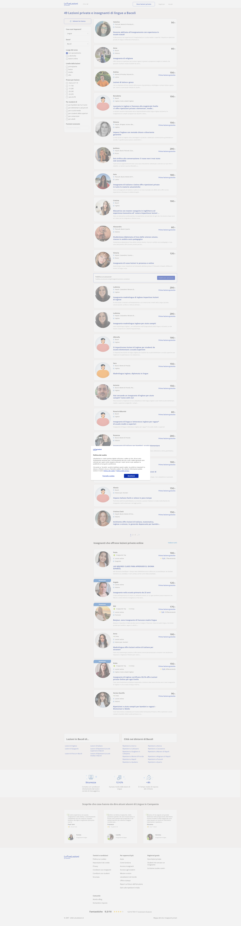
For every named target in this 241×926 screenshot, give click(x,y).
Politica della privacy (122, 471)
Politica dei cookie (109, 471)
